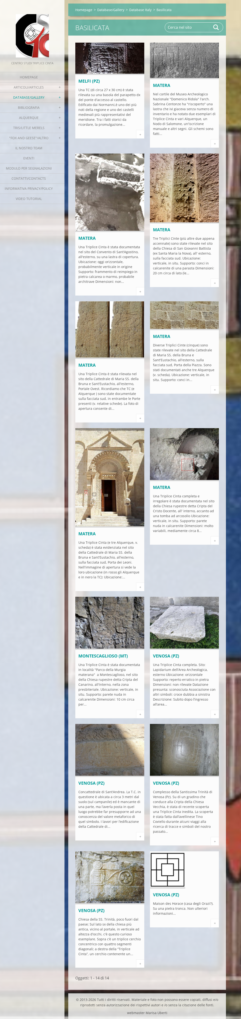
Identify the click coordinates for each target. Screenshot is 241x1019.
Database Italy (140, 10)
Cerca (216, 27)
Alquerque (29, 117)
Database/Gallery (28, 97)
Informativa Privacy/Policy (29, 188)
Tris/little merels (28, 128)
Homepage (29, 77)
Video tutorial (29, 198)
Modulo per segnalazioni (29, 168)
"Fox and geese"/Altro (28, 138)
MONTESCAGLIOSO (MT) (103, 656)
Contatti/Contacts (29, 178)
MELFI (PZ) (89, 81)
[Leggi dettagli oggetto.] (109, 73)
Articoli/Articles (29, 87)
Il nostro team (28, 148)
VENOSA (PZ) (166, 656)
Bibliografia (29, 107)
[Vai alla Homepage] (32, 30)
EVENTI (28, 158)
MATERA (161, 85)
